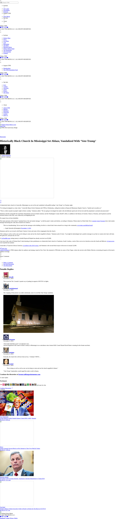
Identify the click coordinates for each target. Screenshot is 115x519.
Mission (5, 109)
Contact (5, 86)
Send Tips (2, 126)
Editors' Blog (6, 38)
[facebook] (2, 27)
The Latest (6, 9)
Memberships (7, 68)
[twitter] (4, 516)
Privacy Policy (14, 518)
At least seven (110, 241)
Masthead (6, 111)
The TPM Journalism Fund (10, 70)
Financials (6, 112)
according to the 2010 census (30, 245)
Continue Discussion (5, 388)
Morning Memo (7, 47)
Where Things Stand (8, 48)
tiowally (11, 277)
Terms (5, 89)
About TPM (6, 108)
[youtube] (7, 27)
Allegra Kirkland (6, 155)
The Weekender (7, 50)
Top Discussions (7, 265)
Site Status (6, 92)
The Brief (6, 45)
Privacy (5, 91)
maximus (11, 352)
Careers (5, 114)
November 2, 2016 (26, 228)
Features (5, 53)
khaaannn (12, 339)
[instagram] (5, 27)
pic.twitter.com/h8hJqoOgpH (85, 225)
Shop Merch (6, 16)
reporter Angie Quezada (98, 221)
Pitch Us (5, 115)
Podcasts (5, 12)
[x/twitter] (4, 27)
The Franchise (7, 51)
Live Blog (6, 41)
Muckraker (6, 44)
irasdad (11, 364)
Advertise (6, 88)
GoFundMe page (5, 238)
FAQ (4, 85)
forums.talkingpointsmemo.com (29, 374)
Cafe (4, 42)
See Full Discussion (8, 264)
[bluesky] (0, 27)
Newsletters (6, 10)
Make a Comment (8, 262)
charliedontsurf (13, 288)
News (4, 39)
